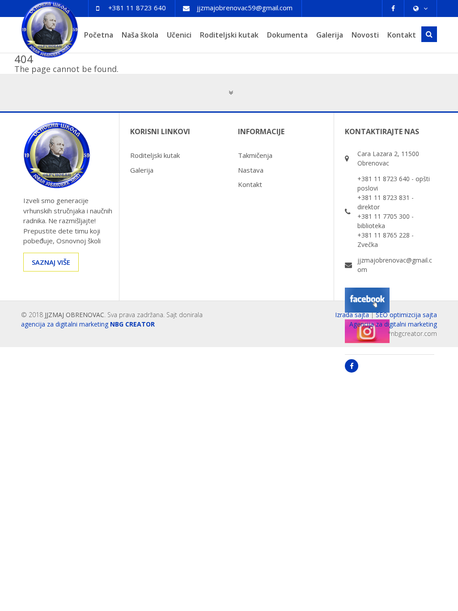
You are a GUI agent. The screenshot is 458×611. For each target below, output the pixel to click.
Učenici (179, 35)
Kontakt (401, 35)
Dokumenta (287, 35)
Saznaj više (51, 262)
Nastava (250, 169)
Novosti (365, 35)
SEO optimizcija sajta (406, 314)
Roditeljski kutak (229, 35)
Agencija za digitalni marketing (393, 324)
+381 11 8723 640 (137, 7)
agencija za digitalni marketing (64, 324)
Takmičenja (255, 155)
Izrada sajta (352, 314)
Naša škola (140, 35)
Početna (98, 35)
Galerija (329, 35)
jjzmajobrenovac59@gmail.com (245, 7)
